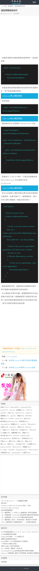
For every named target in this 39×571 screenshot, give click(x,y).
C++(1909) (4, 450)
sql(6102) (13, 416)
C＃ (8, 357)
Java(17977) (4, 410)
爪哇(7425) (10, 413)
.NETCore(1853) (33, 450)
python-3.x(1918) (6, 447)
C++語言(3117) (5, 430)
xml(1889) (11, 450)
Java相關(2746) (5, 433)
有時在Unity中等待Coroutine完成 (22, 367)
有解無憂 (4, 562)
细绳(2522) (25, 433)
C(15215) (12, 410)
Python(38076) (14, 407)
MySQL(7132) (20, 413)
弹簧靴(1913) (27, 447)
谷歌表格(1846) (5, 452)
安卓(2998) (14, 430)
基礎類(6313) (5, 416)
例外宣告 (4, 503)
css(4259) (23, 424)
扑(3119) (28, 427)
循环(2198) (12, 441)
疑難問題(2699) (16, 433)
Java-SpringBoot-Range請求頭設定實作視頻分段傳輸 (17, 551)
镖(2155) (3, 444)
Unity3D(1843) (16, 452)
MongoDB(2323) (6, 438)
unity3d (14, 357)
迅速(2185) (20, 441)
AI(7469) (3, 413)
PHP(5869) (28, 416)
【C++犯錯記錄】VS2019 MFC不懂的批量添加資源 (17, 517)
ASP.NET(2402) (25, 435)
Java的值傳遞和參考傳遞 (8, 534)
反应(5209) (27, 418)
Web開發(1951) (31, 444)
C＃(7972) (29, 410)
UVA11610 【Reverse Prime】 (10, 508)
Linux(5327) (18, 418)
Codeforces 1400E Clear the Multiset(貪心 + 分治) (16, 505)
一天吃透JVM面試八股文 (9, 543)
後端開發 (10, 6)
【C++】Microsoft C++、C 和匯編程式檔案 (14, 501)
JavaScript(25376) (25, 407)
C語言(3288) (4, 427)
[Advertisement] (19, 474)
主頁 (5, 6)
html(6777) (28, 413)
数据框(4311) (15, 424)
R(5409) (11, 418)
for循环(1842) (26, 452)
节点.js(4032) (31, 424)
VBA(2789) (32, 430)
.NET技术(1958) (20, 444)
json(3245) (13, 427)
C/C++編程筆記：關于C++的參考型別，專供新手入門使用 (19, 519)
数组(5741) (4, 418)
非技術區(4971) (24, 421)
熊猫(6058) (20, 416)
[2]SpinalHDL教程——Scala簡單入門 (12, 536)
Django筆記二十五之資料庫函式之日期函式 (14, 541)
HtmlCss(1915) (16, 447)
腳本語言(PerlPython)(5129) (9, 421)
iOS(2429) (16, 435)
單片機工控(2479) (6, 435)
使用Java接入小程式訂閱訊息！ (11, 546)
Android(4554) (5, 424)
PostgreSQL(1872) (21, 450)
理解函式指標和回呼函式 (9, 539)
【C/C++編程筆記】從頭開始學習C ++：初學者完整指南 (18, 522)
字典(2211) (4, 441)
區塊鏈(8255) (20, 410)
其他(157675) (5, 407)
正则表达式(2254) (27, 438)
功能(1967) (10, 444)
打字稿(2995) (23, 430)
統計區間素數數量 (6, 510)
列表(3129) (20, 427)
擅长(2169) (28, 441)
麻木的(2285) (16, 438)
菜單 (34, 2)
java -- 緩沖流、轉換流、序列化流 (11, 548)
